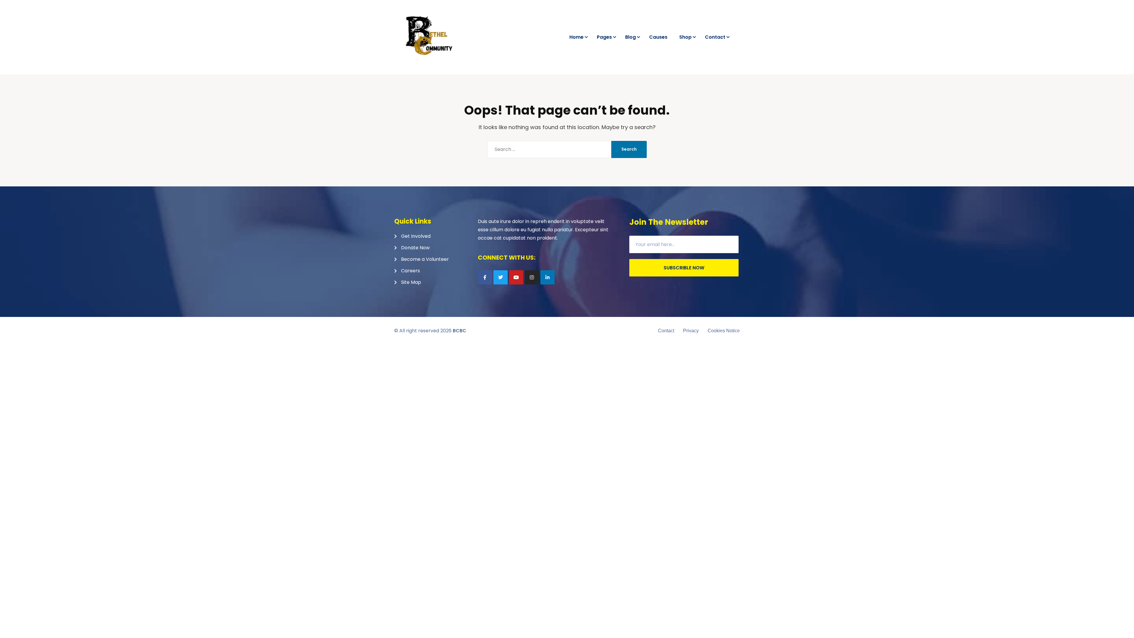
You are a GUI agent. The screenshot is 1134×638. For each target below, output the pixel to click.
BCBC (459, 330)
